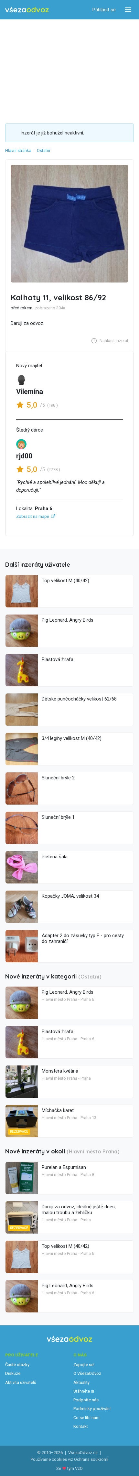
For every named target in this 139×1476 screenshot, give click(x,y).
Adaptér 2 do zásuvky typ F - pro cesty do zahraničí (83, 938)
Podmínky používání (92, 1408)
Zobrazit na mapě (32, 516)
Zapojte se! (83, 1364)
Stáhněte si (83, 1391)
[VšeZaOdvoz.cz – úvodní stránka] (27, 10)
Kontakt (80, 1426)
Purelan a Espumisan (64, 1167)
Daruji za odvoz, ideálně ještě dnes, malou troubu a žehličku (79, 1209)
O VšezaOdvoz (87, 1373)
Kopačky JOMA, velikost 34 (70, 896)
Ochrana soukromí (91, 1459)
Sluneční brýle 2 (58, 778)
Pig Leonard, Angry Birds (67, 620)
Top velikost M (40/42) (65, 580)
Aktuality (81, 1382)
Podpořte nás (86, 1399)
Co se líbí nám (86, 1417)
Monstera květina (60, 1071)
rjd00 (24, 456)
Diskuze (12, 1373)
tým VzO (75, 1468)
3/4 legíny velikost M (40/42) (72, 738)
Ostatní (43, 150)
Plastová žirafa (57, 659)
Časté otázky (17, 1364)
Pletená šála (55, 857)
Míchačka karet (58, 1110)
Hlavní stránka (18, 150)
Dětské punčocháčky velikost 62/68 (79, 699)
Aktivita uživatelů (20, 1382)
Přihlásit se (104, 10)
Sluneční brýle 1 (58, 817)
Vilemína (29, 392)
